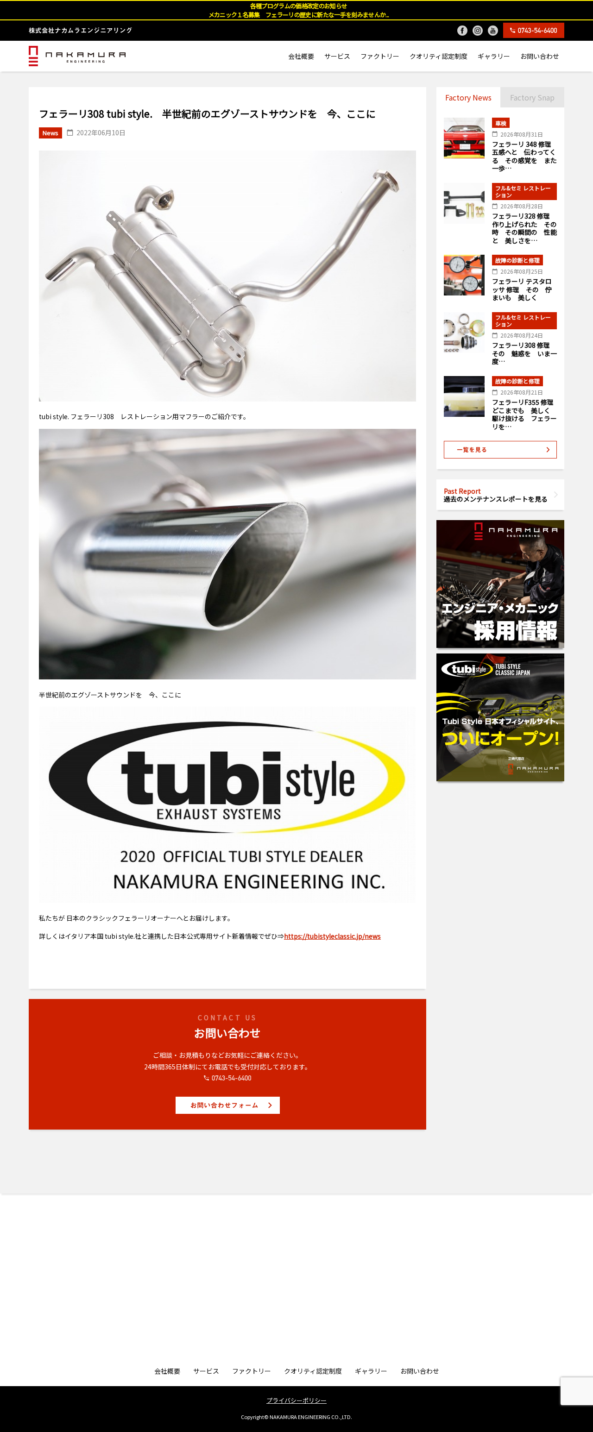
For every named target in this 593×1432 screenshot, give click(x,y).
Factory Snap (532, 97)
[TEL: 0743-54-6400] (533, 30)
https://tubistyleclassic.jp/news (332, 936)
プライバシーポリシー (296, 1400)
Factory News (468, 97)
